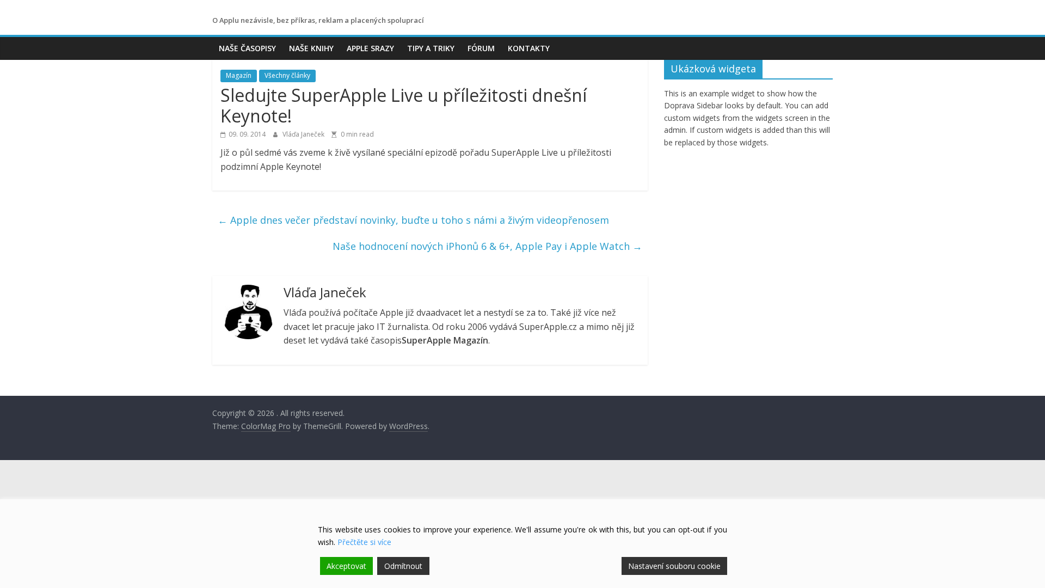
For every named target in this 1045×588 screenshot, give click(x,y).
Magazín (238, 75)
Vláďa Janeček (304, 134)
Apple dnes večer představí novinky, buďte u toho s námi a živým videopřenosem (413, 219)
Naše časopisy (247, 48)
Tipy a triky (430, 48)
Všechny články (287, 75)
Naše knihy (311, 48)
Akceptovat (346, 566)
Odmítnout (403, 566)
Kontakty (529, 48)
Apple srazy (370, 48)
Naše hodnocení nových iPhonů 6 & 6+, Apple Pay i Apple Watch (487, 246)
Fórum (481, 48)
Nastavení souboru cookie (674, 566)
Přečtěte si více (364, 542)
